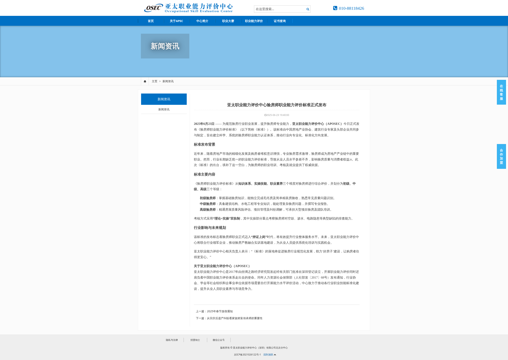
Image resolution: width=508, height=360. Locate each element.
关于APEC (176, 21)
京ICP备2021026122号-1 (247, 354)
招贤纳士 (195, 340)
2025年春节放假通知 (220, 311)
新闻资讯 (168, 81)
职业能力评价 (254, 21)
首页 (151, 21)
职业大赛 (228, 21)
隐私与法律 (172, 340)
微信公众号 (219, 340)
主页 (154, 81)
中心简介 (202, 21)
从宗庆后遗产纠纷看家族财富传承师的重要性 (235, 318)
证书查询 (280, 21)
